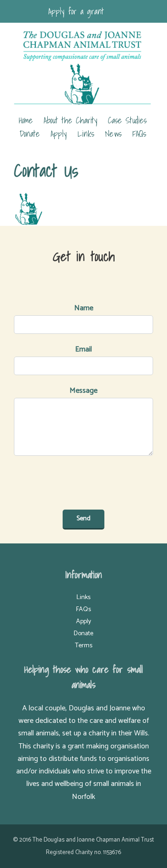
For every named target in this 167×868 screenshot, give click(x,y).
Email (83, 349)
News (113, 133)
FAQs (139, 133)
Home (26, 120)
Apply (59, 133)
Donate (29, 133)
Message (83, 390)
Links (85, 133)
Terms (83, 645)
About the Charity (70, 120)
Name (83, 308)
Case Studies (127, 120)
